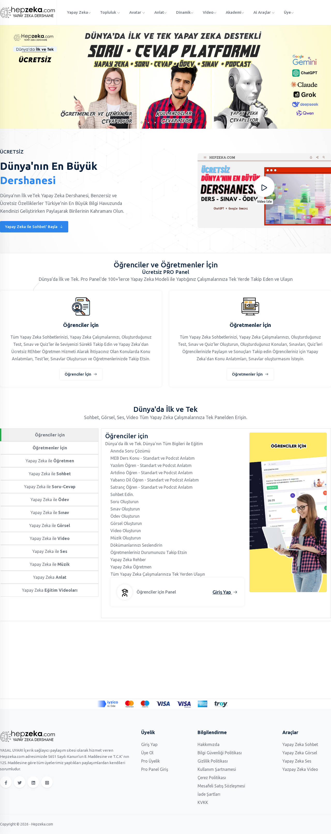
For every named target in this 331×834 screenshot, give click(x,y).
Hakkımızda (209, 744)
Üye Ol (147, 752)
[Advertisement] (155, 659)
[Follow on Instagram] (47, 782)
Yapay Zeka (77, 12)
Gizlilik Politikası (213, 761)
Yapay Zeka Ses (296, 761)
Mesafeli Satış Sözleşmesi (221, 786)
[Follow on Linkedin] (33, 782)
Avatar (135, 12)
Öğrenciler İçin (78, 374)
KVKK (203, 802)
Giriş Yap (149, 744)
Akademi (233, 12)
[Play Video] (264, 186)
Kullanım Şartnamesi (217, 769)
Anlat (159, 12)
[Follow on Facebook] (6, 782)
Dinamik (183, 12)
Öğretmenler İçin (248, 374)
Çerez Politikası (212, 777)
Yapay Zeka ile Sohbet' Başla (31, 226)
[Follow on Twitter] (19, 782)
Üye (287, 12)
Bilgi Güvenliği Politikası (220, 752)
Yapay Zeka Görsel (299, 752)
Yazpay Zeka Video (300, 769)
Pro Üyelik (150, 761)
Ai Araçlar (262, 12)
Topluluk (108, 12)
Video (208, 12)
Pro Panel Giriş (154, 769)
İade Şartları (209, 794)
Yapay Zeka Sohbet (300, 744)
